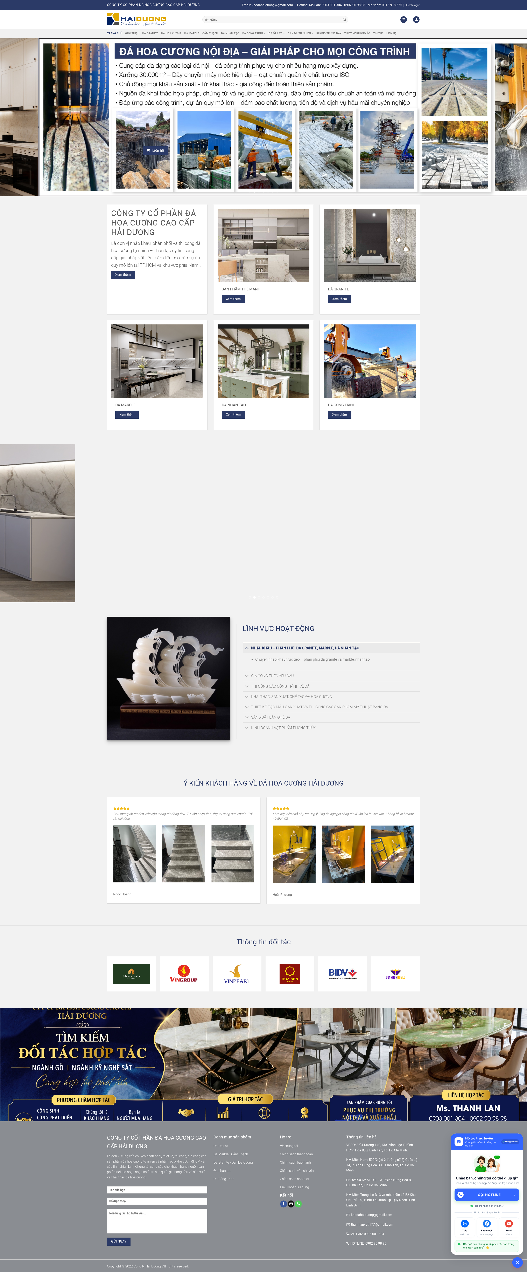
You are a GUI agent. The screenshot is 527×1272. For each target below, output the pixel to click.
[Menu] (403, 19)
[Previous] (15, 117)
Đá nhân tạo (230, 33)
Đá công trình (252, 33)
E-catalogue (413, 5)
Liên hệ (391, 33)
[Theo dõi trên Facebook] (283, 1203)
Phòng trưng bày (328, 33)
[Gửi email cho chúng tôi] (291, 1203)
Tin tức (378, 33)
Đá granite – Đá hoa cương (161, 33)
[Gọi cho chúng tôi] (298, 1203)
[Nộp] (344, 19)
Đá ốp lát (275, 33)
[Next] (511, 117)
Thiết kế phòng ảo (357, 33)
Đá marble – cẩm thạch (201, 33)
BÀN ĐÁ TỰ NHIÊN (299, 33)
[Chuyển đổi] (247, 648)
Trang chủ (114, 33)
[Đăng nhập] (416, 19)
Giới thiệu (132, 33)
